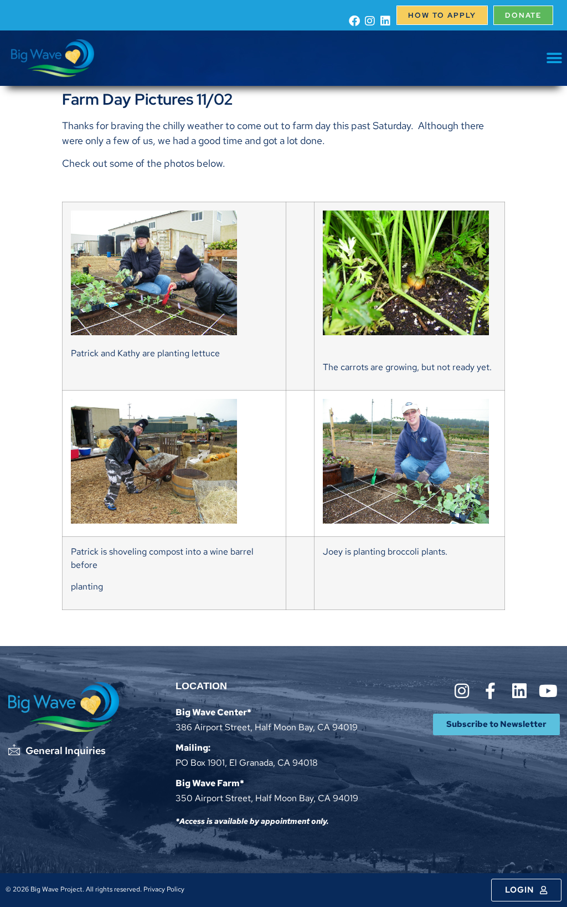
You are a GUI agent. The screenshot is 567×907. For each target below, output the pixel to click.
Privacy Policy (163, 889)
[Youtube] (548, 691)
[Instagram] (369, 21)
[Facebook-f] (490, 691)
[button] (554, 58)
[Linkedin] (385, 21)
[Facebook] (354, 21)
